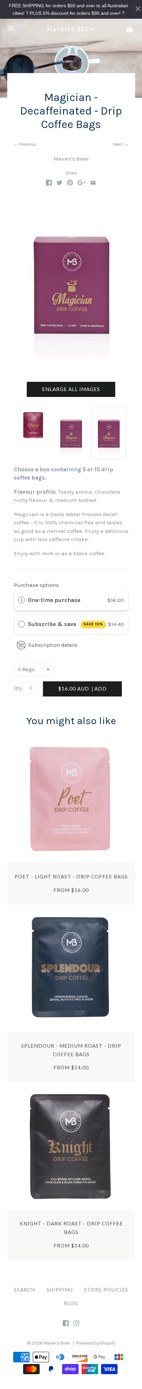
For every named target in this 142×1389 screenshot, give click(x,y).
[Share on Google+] (82, 183)
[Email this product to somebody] (93, 183)
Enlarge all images (71, 389)
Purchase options (36, 585)
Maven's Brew (71, 158)
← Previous (25, 144)
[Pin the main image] (70, 183)
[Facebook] (66, 1324)
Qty (18, 688)
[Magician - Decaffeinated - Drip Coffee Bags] (108, 433)
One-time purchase (54, 600)
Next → (120, 144)
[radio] (21, 600)
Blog (71, 1303)
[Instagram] (76, 1324)
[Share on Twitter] (59, 183)
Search (24, 1290)
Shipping (60, 1290)
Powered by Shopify (95, 1343)
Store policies (106, 1290)
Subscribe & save (65, 624)
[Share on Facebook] (49, 183)
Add (82, 689)
